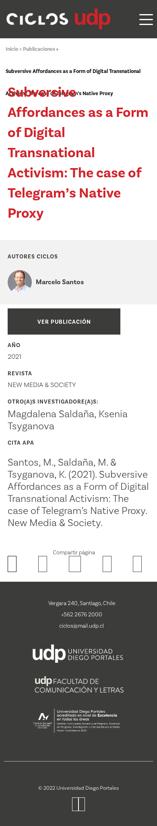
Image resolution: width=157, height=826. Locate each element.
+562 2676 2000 (81, 614)
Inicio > (14, 49)
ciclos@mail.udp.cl (81, 626)
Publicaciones (39, 49)
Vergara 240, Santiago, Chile (81, 603)
